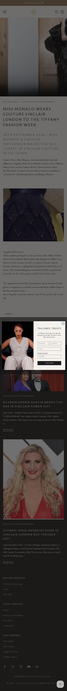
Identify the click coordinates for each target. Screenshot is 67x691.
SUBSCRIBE (49, 363)
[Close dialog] (63, 323)
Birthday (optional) (42, 353)
